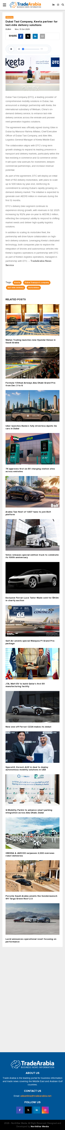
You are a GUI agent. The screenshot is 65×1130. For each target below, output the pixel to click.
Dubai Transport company (37, 283)
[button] (63, 5)
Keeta (17, 283)
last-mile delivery (16, 288)
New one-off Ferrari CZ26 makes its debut (28, 727)
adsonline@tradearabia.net (35, 1096)
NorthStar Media (40, 1126)
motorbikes (33, 288)
